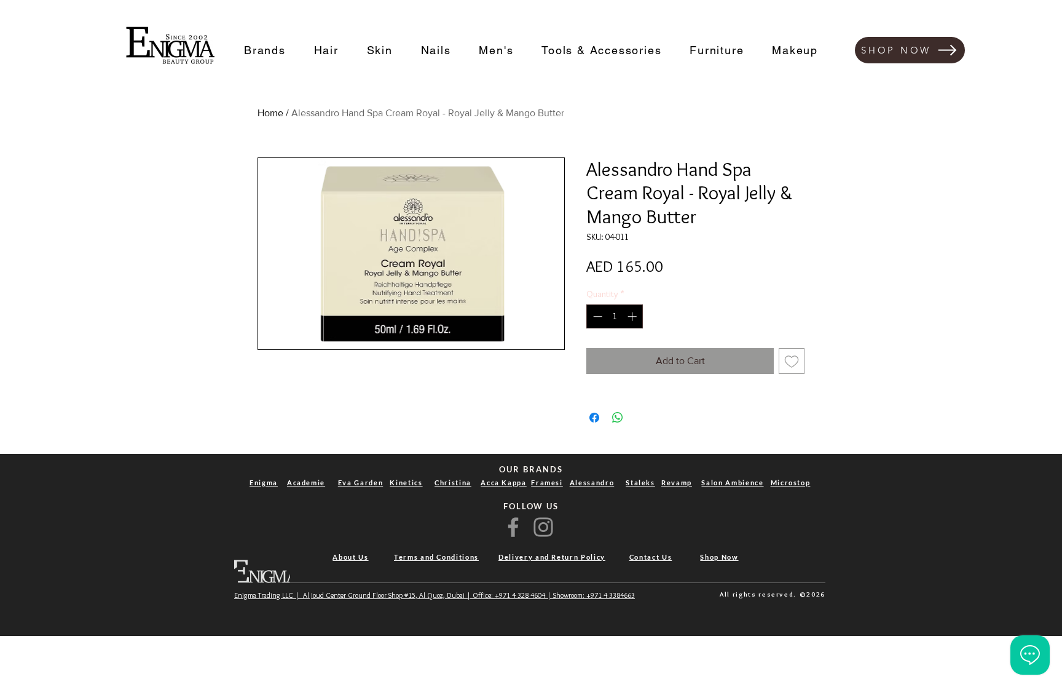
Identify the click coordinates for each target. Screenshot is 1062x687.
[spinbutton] (615, 316)
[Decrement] (596, 316)
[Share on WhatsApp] (617, 417)
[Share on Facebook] (594, 417)
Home (270, 113)
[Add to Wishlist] (791, 361)
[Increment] (633, 316)
